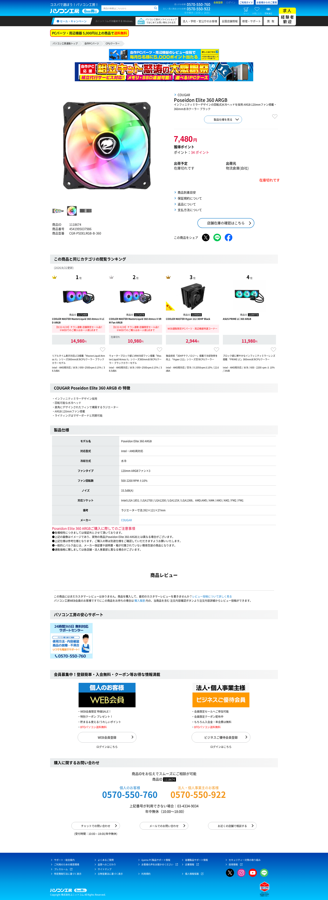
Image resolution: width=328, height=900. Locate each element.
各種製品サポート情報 (196, 860)
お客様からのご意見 (266, 2)
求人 (288, 16)
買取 (271, 21)
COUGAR (126, 520)
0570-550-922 (198, 794)
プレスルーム (61, 869)
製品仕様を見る (223, 119)
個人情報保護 (192, 874)
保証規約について (190, 198)
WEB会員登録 (107, 737)
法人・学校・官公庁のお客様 (200, 21)
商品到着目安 (187, 192)
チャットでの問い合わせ (95, 826)
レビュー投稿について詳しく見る (212, 596)
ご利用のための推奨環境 (66, 864)
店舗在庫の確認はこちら (226, 223)
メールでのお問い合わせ (164, 826)
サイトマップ (104, 869)
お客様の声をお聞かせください (157, 864)
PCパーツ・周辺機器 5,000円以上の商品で (89, 33)
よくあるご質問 (106, 860)
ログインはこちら (107, 747)
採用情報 (233, 864)
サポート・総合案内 (64, 860)
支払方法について (190, 209)
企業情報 (189, 864)
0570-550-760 (130, 794)
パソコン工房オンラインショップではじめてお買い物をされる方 (161, 21)
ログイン (230, 2)
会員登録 (218, 2)
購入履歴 (140, 600)
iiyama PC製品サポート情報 (155, 860)
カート (246, 13)
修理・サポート (251, 21)
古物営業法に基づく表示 (110, 874)
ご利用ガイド (246, 2)
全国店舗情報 (230, 21)
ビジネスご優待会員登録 (221, 737)
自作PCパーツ (91, 43)
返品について (187, 204)
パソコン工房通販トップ (65, 43)
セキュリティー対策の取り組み (245, 860)
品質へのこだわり (107, 864)
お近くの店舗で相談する (232, 826)
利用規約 (146, 874)
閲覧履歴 (268, 13)
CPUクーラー (113, 43)
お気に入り (257, 13)
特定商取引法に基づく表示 (67, 874)
